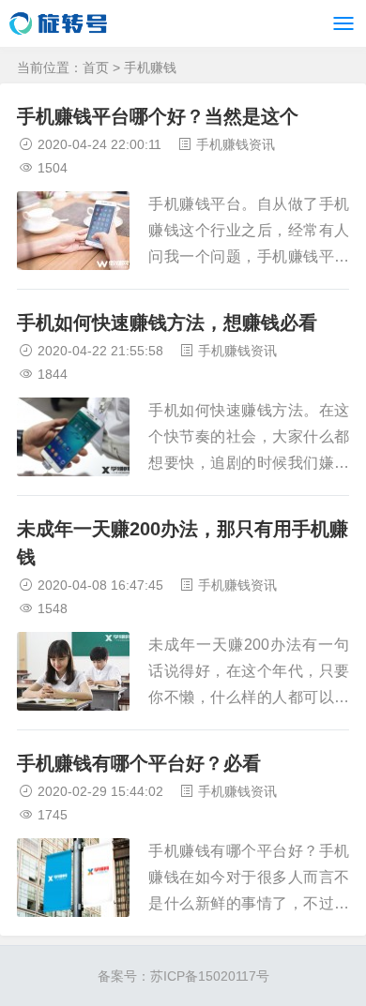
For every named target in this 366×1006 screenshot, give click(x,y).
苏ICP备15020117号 (209, 975)
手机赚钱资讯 (235, 144)
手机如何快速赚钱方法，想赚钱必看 (167, 322)
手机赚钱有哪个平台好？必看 (139, 763)
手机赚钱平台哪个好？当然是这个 (157, 116)
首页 (96, 67)
